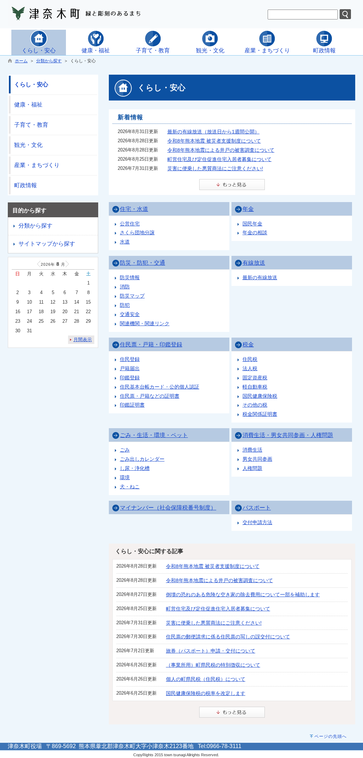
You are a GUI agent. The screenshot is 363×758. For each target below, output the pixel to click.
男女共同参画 (257, 459)
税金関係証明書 (259, 414)
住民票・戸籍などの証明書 (149, 396)
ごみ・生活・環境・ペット (154, 435)
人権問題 (252, 468)
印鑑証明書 (132, 405)
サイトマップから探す (46, 244)
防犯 (125, 305)
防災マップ (132, 296)
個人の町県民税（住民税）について (205, 679)
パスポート (256, 508)
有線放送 (253, 263)
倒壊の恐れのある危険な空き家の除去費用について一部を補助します (243, 594)
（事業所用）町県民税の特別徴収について (213, 665)
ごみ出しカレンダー (142, 459)
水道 (125, 242)
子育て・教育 (31, 125)
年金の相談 (254, 232)
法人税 (249, 368)
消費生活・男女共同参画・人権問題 (287, 435)
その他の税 (254, 405)
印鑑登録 (130, 377)
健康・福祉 (28, 105)
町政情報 (25, 185)
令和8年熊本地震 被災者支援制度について (214, 141)
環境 (125, 477)
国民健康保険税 (259, 396)
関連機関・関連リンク (144, 323)
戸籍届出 (130, 368)
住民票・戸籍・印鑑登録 (151, 344)
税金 (248, 344)
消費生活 (252, 450)
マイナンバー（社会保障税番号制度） (168, 508)
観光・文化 (28, 145)
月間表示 (82, 339)
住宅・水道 (134, 209)
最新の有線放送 (259, 277)
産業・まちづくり (37, 165)
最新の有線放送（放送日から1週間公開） (213, 131)
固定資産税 (254, 377)
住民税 (249, 359)
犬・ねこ (130, 486)
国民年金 (252, 223)
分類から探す (49, 60)
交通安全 (130, 314)
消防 (125, 286)
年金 (248, 209)
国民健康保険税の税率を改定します (205, 693)
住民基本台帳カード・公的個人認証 (159, 387)
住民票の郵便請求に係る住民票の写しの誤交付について (228, 636)
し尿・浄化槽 (135, 468)
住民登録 (130, 359)
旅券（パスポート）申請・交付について (210, 651)
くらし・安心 (31, 84)
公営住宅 (130, 223)
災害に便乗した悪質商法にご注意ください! (215, 168)
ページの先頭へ (330, 736)
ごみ (125, 450)
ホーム (21, 60)
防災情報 (130, 277)
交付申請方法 (257, 522)
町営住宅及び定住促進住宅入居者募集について (219, 159)
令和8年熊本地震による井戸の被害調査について (220, 150)
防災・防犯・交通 (142, 263)
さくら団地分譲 (137, 232)
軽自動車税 (254, 387)
